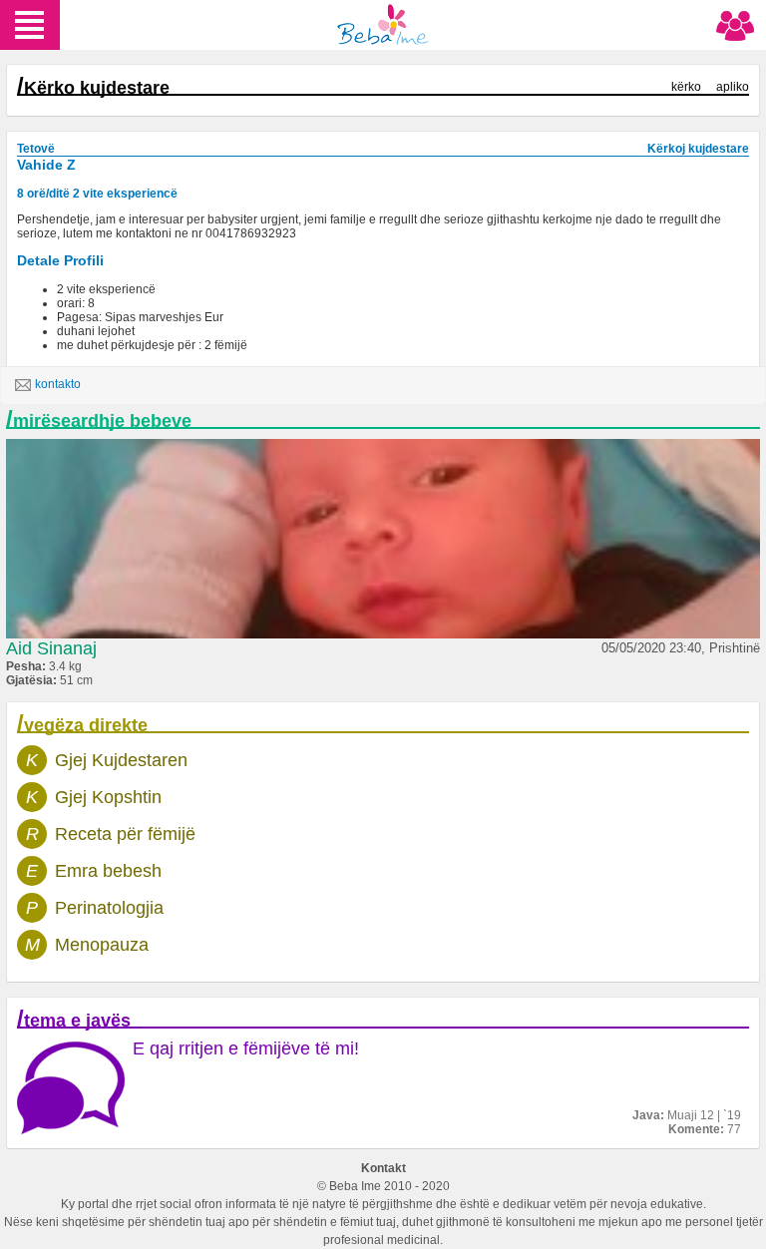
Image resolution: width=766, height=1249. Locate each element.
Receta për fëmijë (125, 834)
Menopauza (102, 945)
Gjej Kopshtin (108, 797)
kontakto (58, 384)
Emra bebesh (108, 871)
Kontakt (383, 1168)
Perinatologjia (109, 908)
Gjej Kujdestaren (121, 760)
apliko (732, 87)
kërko (686, 87)
